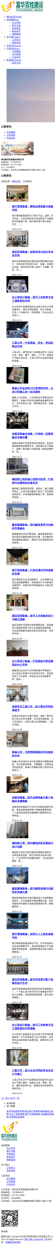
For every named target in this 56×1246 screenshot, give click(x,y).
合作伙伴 (14, 45)
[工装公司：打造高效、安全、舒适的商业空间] (17, 337)
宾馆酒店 (16, 28)
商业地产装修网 (32, 1111)
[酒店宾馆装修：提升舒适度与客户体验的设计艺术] (17, 974)
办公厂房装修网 (16, 1114)
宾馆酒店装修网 (16, 1117)
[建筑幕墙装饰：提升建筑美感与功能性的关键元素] (17, 883)
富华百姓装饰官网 (15, 1111)
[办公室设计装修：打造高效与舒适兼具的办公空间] (17, 655)
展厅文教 (16, 25)
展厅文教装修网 (32, 1114)
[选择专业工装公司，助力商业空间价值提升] (17, 701)
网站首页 (14, 17)
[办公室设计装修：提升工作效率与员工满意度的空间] (17, 292)
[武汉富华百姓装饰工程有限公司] (22, 12)
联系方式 (16, 63)
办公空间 (16, 22)
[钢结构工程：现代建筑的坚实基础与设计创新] (17, 837)
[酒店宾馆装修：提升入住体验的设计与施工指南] (17, 610)
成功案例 (13, 20)
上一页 (4, 1098)
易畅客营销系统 (13, 1242)
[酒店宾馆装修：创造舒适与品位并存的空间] (17, 246)
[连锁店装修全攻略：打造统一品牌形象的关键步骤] (17, 428)
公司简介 (16, 40)
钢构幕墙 (16, 34)
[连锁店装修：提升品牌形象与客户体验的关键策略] (17, 792)
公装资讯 (13, 48)
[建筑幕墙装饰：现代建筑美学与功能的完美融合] (17, 519)
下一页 (16, 1098)
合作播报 (16, 51)
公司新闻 (16, 54)
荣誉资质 (16, 43)
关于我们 (13, 37)
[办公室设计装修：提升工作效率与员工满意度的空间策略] (17, 1019)
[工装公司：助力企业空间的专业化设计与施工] (17, 1065)
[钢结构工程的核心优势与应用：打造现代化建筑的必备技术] (17, 474)
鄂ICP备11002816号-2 (34, 1239)
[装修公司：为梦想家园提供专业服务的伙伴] (17, 746)
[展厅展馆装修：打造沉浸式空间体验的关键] (17, 564)
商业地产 (16, 31)
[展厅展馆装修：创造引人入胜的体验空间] (17, 928)
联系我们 (14, 60)
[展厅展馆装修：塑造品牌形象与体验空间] (17, 201)
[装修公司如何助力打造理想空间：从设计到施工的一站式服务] (17, 383)
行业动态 (16, 57)
